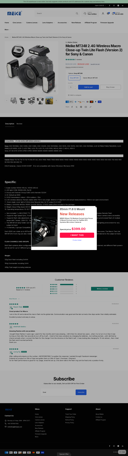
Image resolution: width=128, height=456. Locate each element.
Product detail (77, 240)
